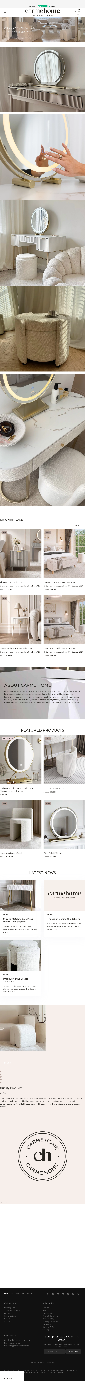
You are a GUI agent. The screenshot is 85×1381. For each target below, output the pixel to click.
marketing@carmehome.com (16, 1346)
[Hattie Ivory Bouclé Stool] (64, 759)
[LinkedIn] (73, 1293)
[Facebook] (58, 1293)
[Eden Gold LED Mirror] (64, 824)
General (6, 915)
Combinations (10, 1316)
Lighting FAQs (48, 1327)
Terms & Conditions (50, 1316)
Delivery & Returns (50, 1322)
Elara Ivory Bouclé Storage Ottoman (59, 582)
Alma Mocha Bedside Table (12, 582)
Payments (46, 1324)
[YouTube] (78, 1293)
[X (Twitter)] (68, 1293)
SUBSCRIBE (73, 1351)
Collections (8, 1319)
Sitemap (45, 1330)
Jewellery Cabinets (12, 1310)
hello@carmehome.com (20, 1340)
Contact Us (47, 1313)
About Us (25, 1293)
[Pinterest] (63, 1293)
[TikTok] (48, 1293)
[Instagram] (53, 1293)
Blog (33, 1293)
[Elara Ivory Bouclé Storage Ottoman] (64, 553)
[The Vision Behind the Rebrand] (64, 895)
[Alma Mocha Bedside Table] (20, 553)
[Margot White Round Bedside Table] (20, 619)
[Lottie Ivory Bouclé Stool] (20, 824)
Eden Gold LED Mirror (53, 853)
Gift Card (8, 1322)
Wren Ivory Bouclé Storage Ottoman (60, 648)
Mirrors (7, 1313)
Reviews (45, 1310)
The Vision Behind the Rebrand (64, 919)
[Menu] (5, 12)
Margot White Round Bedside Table (16, 648)
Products (15, 1293)
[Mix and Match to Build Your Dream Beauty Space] (20, 895)
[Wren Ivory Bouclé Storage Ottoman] (64, 619)
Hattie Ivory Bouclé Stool (55, 788)
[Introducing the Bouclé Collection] (20, 955)
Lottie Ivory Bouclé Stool (11, 853)
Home (6, 1293)
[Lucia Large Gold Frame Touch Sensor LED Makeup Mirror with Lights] (20, 759)
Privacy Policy (48, 1319)
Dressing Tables (10, 1308)
